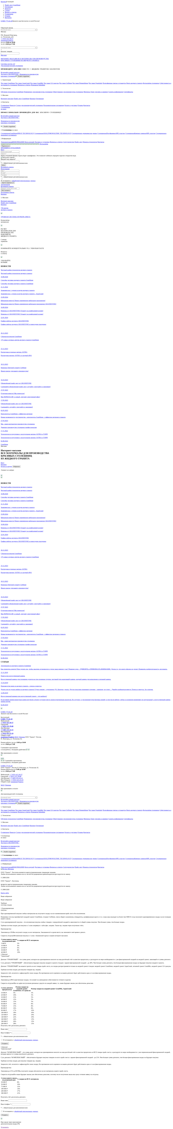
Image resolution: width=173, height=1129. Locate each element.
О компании (9, 14)
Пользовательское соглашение (53, 105)
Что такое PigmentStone (80, 83)
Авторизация (5, 184)
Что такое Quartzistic (95, 83)
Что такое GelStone (65, 83)
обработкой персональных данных (24, 181)
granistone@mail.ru (7, 737)
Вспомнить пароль (7, 167)
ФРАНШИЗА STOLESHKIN (11, 148)
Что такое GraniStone (8, 83)
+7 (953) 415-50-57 (7, 39)
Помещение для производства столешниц (38, 92)
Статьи (7, 10)
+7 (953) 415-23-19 (7, 733)
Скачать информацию (115, 92)
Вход (2, 463)
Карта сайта (5, 893)
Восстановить (6, 190)
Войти (3, 165)
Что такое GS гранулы (51, 83)
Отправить (5, 1043)
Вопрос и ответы (10, 12)
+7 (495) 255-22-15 (7, 730)
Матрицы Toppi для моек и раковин (96, 92)
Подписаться (6, 146)
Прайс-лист (78, 142)
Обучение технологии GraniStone (12, 92)
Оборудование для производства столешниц (68, 92)
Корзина (4, 1)
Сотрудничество (68, 142)
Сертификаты (128, 92)
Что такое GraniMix (36, 83)
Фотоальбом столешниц (151, 83)
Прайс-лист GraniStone (12, 5)
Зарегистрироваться (8, 182)
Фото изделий (29, 142)
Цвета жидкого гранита (134, 83)
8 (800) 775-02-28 (6, 21)
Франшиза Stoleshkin (38, 85)
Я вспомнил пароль (7, 192)
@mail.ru (7, 40)
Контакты (8, 17)
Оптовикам (9, 7)
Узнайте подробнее (23, 76)
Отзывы (7, 16)
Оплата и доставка (70, 105)
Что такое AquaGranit (22, 83)
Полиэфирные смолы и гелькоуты (114, 83)
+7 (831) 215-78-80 (7, 726)
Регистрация (5, 169)
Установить (5, 1127)
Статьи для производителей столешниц (29, 105)
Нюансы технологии (90, 142)
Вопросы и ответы (24, 85)
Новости (8, 8)
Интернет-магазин (7, 98)
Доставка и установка (42, 142)
